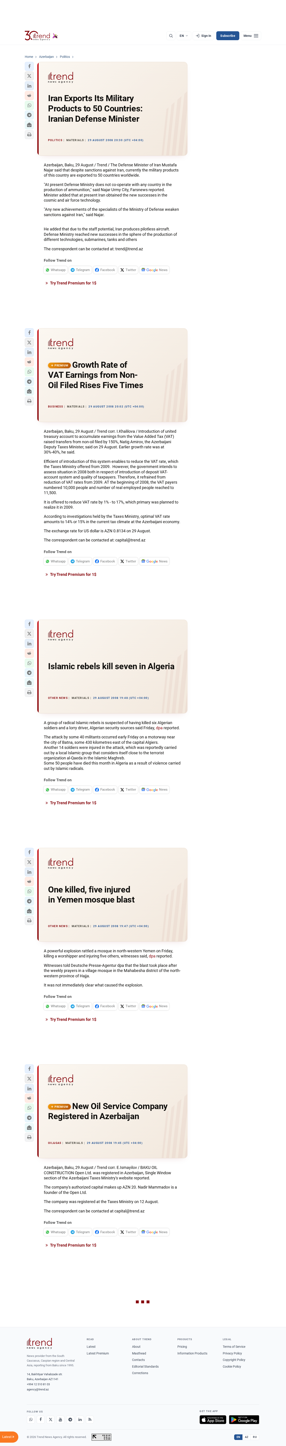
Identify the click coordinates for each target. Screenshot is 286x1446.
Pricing (182, 1346)
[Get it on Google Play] (244, 1419)
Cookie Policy (232, 1366)
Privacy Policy (232, 1353)
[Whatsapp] (31, 1420)
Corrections (140, 1373)
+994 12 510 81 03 (38, 1384)
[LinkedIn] (80, 1420)
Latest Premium (98, 1353)
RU (255, 1437)
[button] (29, 66)
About (136, 1346)
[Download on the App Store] (213, 1419)
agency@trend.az (38, 1389)
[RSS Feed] (90, 1420)
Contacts (138, 1360)
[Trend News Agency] (39, 1343)
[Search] (170, 35)
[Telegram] (70, 1420)
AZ (246, 1437)
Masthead (139, 1353)
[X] (50, 1420)
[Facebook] (41, 1420)
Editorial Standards (145, 1366)
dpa (159, 727)
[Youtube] (60, 1420)
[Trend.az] (41, 36)
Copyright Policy (234, 1360)
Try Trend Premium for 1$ (72, 283)
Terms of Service (234, 1346)
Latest (91, 1346)
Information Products (192, 1353)
